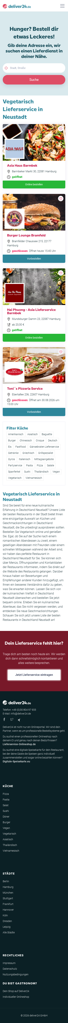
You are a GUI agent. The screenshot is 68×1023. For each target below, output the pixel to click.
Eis (9, 446)
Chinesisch (26, 440)
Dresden (7, 921)
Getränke (13, 452)
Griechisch (28, 452)
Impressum (9, 963)
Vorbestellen (34, 258)
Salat (6, 805)
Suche (34, 80)
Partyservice (15, 465)
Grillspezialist (45, 452)
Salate (50, 465)
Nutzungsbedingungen (15, 974)
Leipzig (7, 926)
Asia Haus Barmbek (22, 165)
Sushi (27, 471)
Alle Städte (9, 932)
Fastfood (20, 446)
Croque (40, 440)
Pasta (29, 465)
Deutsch (52, 440)
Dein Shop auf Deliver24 (16, 991)
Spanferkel (14, 471)
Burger (12, 440)
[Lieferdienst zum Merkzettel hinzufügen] (60, 128)
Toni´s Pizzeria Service (25, 388)
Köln (5, 915)
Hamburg (8, 887)
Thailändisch (41, 471)
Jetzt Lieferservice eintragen (34, 675)
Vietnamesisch (34, 477)
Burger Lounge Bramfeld (26, 235)
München (8, 892)
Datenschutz (10, 968)
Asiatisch (32, 434)
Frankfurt (8, 904)
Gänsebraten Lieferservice (44, 446)
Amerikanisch (15, 434)
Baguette (47, 434)
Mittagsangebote (44, 459)
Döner (6, 816)
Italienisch (24, 459)
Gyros (11, 459)
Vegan (56, 471)
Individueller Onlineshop (16, 996)
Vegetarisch (15, 477)
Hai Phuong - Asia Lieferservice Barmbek (31, 311)
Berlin (6, 881)
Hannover (8, 909)
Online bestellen (34, 184)
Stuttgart (8, 898)
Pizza (40, 465)
